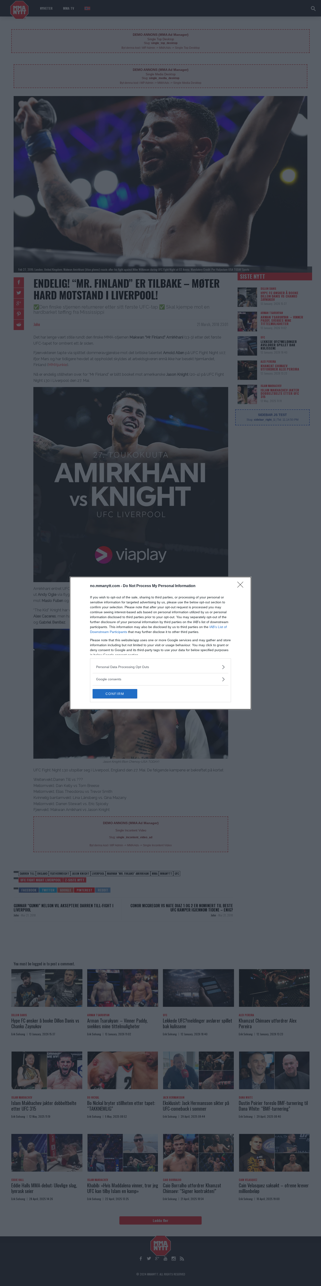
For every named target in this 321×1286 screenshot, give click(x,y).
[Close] (241, 586)
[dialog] (160, 643)
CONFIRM (115, 694)
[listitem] (160, 667)
